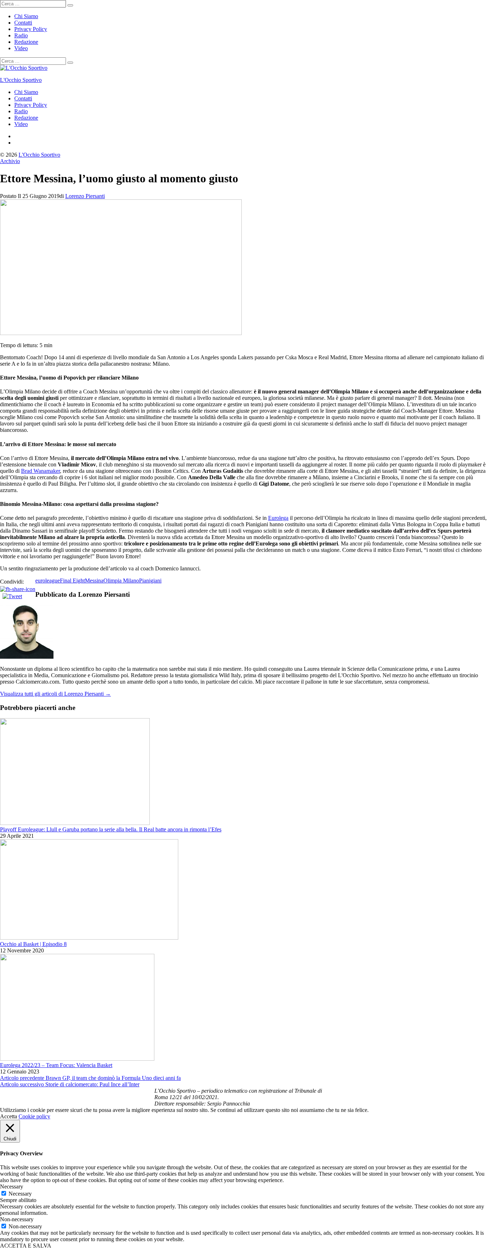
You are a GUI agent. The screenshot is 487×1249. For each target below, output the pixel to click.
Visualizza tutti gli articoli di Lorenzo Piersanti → (55, 694)
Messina (94, 581)
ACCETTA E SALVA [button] (25, 1246)
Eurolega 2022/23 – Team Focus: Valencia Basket (56, 1065)
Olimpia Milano (121, 581)
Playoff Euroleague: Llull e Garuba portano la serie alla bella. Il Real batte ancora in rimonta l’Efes (110, 829)
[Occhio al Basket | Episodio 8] (89, 938)
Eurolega (278, 518)
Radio (21, 35)
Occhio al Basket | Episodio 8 (33, 944)
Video (21, 48)
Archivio (10, 161)
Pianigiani (150, 581)
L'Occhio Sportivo (21, 80)
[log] (243, 1097)
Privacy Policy (30, 29)
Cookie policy (34, 1116)
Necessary (20, 1194)
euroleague (47, 581)
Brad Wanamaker (40, 471)
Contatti (23, 23)
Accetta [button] (8, 1116)
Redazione (26, 42)
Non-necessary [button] (17, 1219)
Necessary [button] (11, 1186)
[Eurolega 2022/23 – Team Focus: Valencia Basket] (77, 1059)
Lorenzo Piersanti (85, 196)
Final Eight (72, 581)
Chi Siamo (26, 16)
